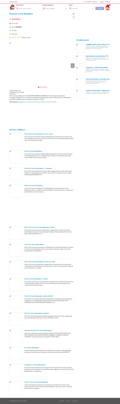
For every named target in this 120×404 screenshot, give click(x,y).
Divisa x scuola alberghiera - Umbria (36, 279)
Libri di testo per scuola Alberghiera (36, 382)
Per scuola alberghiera (31, 347)
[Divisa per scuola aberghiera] (16, 191)
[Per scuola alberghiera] (16, 353)
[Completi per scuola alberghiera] (16, 370)
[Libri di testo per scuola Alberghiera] (16, 387)
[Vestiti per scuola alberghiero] (16, 250)
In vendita (42, 102)
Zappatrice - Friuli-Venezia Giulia (97, 67)
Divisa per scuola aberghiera (33, 185)
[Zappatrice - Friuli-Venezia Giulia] (80, 71)
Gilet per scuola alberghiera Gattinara (36, 313)
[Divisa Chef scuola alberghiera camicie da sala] (16, 267)
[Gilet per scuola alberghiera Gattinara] (16, 319)
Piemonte (36, 102)
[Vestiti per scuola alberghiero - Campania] (16, 174)
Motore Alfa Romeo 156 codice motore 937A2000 (102, 79)
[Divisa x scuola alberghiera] (16, 156)
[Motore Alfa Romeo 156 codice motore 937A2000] (80, 82)
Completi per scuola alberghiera (35, 365)
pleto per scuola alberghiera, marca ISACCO (38, 296)
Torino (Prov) (49, 102)
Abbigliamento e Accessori (25, 102)
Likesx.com (13, 2)
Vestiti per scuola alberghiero (34, 244)
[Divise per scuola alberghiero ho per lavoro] (16, 139)
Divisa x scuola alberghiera (33, 151)
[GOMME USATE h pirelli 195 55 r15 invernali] (80, 48)
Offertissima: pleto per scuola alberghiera (38, 330)
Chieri (55, 102)
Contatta (61, 401)
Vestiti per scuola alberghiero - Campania (38, 168)
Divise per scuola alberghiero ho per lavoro (38, 134)
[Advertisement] (58, 27)
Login (101, 2)
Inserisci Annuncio (91, 2)
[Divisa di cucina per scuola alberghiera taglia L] (16, 233)
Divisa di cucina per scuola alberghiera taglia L (39, 227)
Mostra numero (26, 37)
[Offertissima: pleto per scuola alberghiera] (16, 336)
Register (108, 2)
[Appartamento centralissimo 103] (80, 59)
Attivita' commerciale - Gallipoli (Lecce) (99, 90)
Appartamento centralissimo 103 (97, 56)
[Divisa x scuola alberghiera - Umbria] (16, 284)
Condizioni (75, 401)
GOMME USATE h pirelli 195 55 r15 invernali (100, 44)
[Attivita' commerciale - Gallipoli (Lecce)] (80, 94)
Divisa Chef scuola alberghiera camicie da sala (39, 261)
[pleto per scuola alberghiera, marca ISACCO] (16, 301)
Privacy (68, 401)
